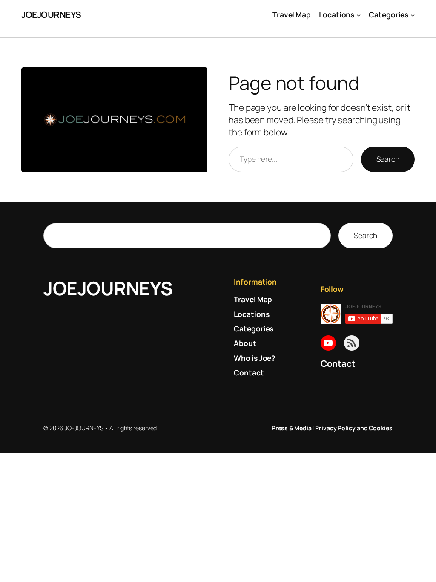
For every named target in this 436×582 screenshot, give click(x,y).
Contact (338, 363)
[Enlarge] (196, 78)
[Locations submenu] (358, 14)
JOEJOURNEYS (51, 14)
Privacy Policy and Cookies (353, 428)
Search (387, 159)
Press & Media (292, 428)
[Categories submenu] (412, 14)
